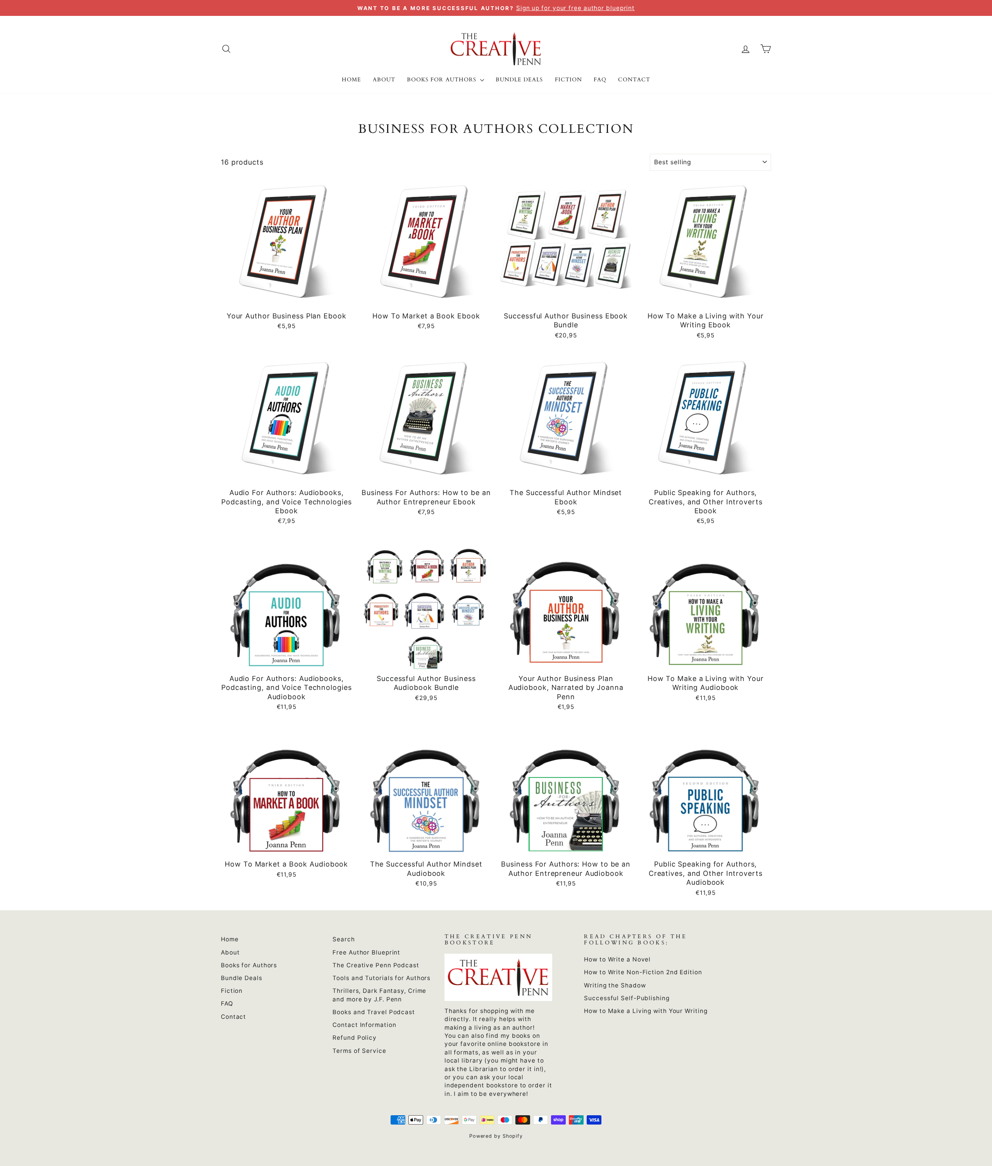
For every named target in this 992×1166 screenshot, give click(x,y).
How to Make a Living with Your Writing (645, 1011)
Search (343, 939)
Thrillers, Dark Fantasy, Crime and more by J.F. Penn (379, 995)
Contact (634, 79)
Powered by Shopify (496, 1136)
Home (351, 79)
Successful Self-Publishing (626, 998)
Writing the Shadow (615, 985)
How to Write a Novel (617, 959)
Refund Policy (354, 1037)
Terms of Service (359, 1050)
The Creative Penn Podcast (375, 965)
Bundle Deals (519, 79)
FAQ (600, 79)
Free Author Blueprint (366, 952)
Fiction (568, 79)
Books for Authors (442, 79)
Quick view (286, 298)
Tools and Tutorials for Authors (381, 978)
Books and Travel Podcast (373, 1012)
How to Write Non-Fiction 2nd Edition (643, 972)
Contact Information (364, 1024)
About (384, 79)
